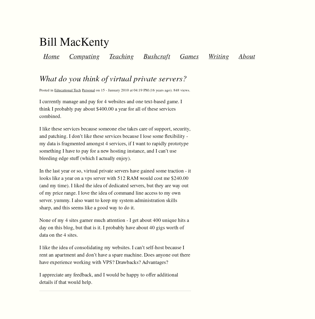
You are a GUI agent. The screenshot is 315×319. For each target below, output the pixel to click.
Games (189, 55)
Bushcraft (156, 55)
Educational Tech (67, 89)
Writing (218, 55)
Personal (88, 89)
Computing (84, 55)
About (247, 55)
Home (51, 55)
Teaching (121, 55)
